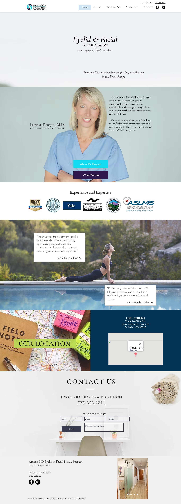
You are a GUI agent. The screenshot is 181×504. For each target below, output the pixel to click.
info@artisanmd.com (39, 472)
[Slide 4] (137, 494)
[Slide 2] (127, 494)
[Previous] (120, 478)
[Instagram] (163, 7)
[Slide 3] (134, 494)
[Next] (144, 478)
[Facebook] (157, 7)
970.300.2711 (160, 2)
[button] (113, 7)
